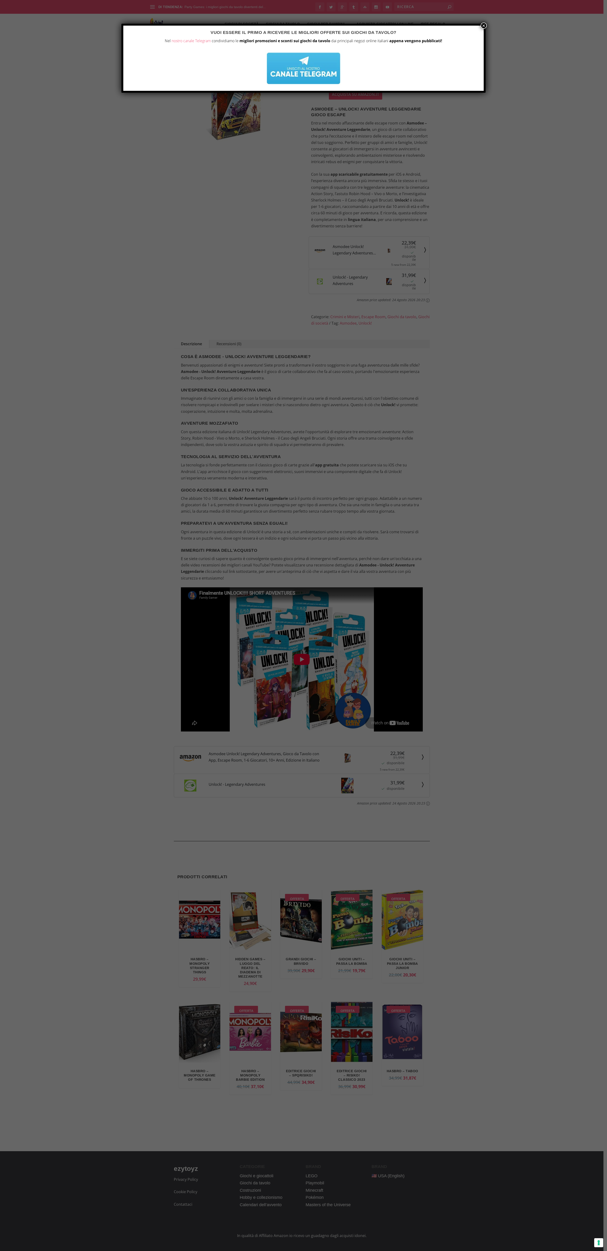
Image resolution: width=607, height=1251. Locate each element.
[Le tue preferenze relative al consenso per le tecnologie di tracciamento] (598, 1242)
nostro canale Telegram (191, 40)
